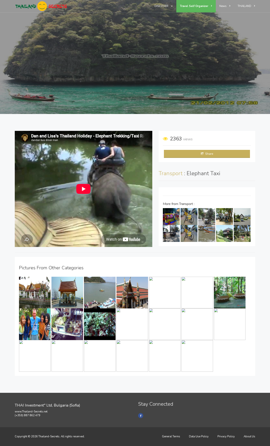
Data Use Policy (199, 436)
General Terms (171, 436)
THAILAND (245, 6)
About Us (249, 436)
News (223, 6)
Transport (171, 173)
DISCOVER (162, 6)
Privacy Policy (226, 436)
